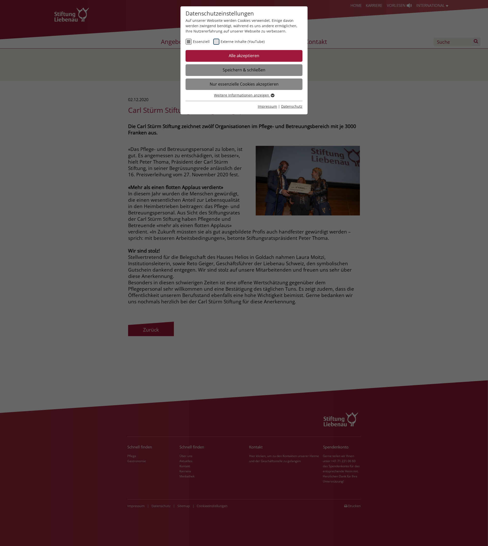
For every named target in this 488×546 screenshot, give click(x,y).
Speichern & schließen (244, 70)
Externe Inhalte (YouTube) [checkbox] (243, 41)
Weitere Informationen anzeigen (242, 95)
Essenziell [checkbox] (201, 41)
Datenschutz (291, 106)
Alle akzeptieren (244, 55)
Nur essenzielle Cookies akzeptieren (244, 84)
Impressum (267, 106)
